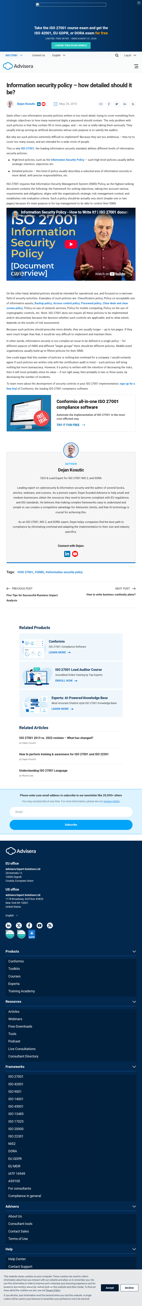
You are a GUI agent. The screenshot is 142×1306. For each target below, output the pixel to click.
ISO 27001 (27, 148)
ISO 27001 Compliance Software (67, 646)
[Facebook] (29, 926)
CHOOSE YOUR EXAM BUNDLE (71, 45)
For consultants (19, 1188)
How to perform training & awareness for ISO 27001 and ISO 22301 (64, 754)
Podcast (14, 1041)
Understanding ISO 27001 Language (43, 770)
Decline (129, 1287)
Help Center (17, 1259)
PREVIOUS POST (22, 588)
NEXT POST (122, 588)
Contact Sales (18, 1231)
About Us (15, 1216)
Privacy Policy (53, 1290)
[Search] (117, 55)
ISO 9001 (15, 1091)
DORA (12, 1151)
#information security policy (64, 572)
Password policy (91, 303)
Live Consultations (22, 1049)
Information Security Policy (67, 159)
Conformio (16, 961)
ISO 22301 (15, 1136)
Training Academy (21, 991)
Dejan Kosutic (26, 104)
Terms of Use (18, 1239)
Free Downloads (20, 1026)
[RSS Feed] (50, 926)
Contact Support (20, 1267)
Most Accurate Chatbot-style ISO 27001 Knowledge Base (84, 703)
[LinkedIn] (8, 926)
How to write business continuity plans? (111, 594)
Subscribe (71, 824)
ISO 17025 (15, 1121)
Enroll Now (63, 680)
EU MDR (14, 1166)
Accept (110, 1287)
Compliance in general (24, 1196)
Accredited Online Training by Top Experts (78, 674)
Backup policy (43, 303)
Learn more (57, 652)
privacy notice (111, 801)
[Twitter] (19, 926)
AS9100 (14, 1181)
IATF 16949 (16, 1174)
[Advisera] (14, 66)
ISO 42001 (15, 1084)
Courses (14, 976)
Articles (13, 1011)
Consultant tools (20, 1224)
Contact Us (38, 55)
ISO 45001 (15, 1106)
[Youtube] (40, 926)
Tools (12, 1034)
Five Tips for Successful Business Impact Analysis (32, 598)
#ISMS (39, 572)
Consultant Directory (23, 1056)
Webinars (15, 1019)
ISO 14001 (15, 1099)
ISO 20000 (15, 1129)
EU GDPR (15, 1159)
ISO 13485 (15, 1114)
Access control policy (66, 303)
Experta (14, 984)
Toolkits (14, 969)
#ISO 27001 (25, 572)
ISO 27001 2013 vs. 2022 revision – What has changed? (56, 738)
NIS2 (12, 1144)
